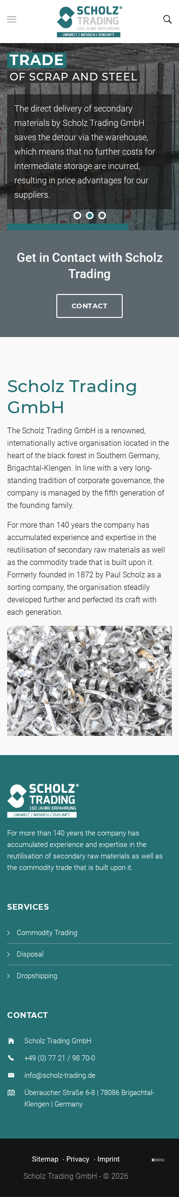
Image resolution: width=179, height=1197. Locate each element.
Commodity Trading (47, 932)
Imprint (108, 1159)
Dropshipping (37, 975)
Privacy (77, 1159)
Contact (90, 306)
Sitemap (45, 1159)
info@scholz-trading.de (59, 1075)
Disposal (30, 954)
